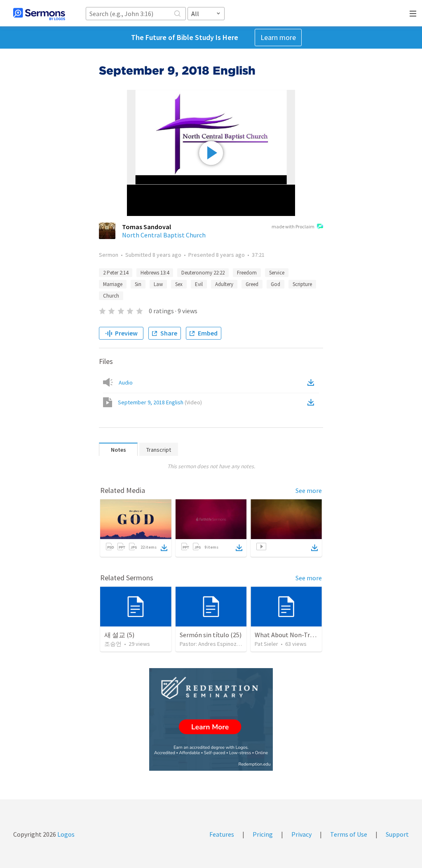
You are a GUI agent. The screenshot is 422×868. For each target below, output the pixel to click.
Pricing (263, 834)
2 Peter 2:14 (115, 272)
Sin (138, 284)
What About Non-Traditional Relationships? (317, 635)
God (275, 284)
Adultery (224, 284)
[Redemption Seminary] (211, 719)
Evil (199, 284)
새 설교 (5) (119, 635)
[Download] (164, 547)
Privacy (301, 834)
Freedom (247, 272)
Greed (252, 284)
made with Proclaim (293, 226)
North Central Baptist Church (164, 235)
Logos (65, 834)
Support (397, 834)
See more (308, 490)
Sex (179, 284)
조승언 (113, 643)
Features (221, 834)
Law (158, 284)
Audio (126, 382)
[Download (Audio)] (312, 382)
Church (111, 295)
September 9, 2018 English (160, 402)
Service (276, 272)
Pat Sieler (266, 643)
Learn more (278, 37)
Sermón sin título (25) (210, 635)
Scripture (302, 284)
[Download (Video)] (312, 402)
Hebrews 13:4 (155, 272)
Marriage (112, 284)
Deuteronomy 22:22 (203, 272)
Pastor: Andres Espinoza (209, 643)
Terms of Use (348, 834)
